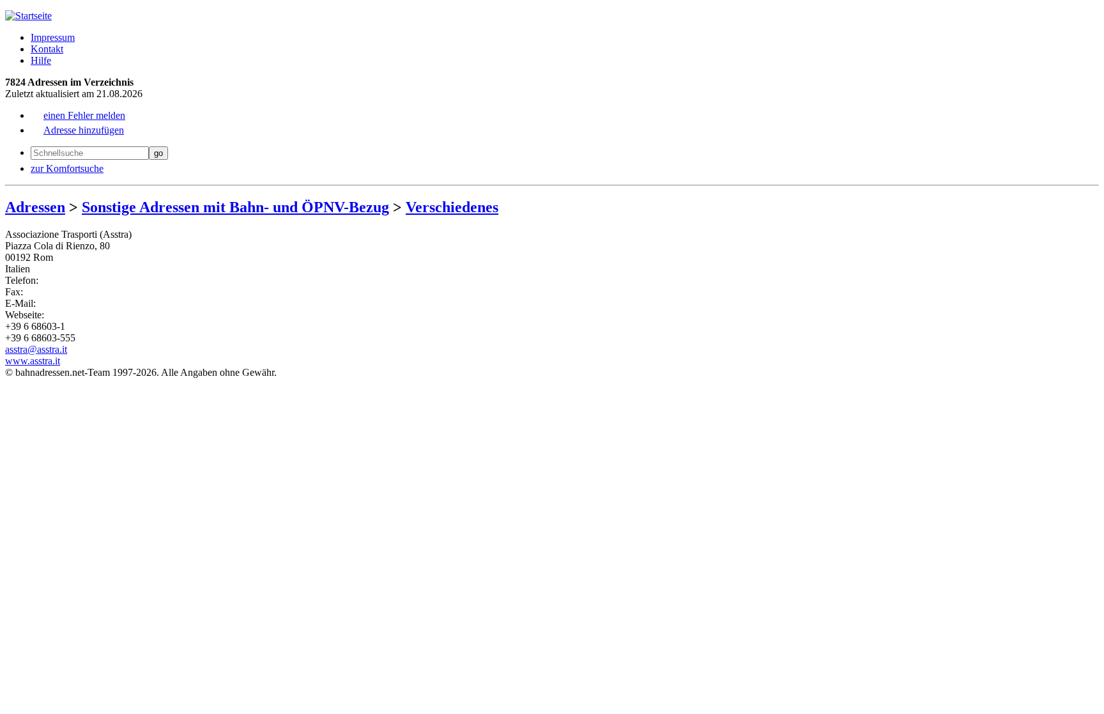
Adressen (35, 207)
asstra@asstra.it (36, 349)
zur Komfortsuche (67, 168)
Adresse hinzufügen (83, 130)
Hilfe (41, 60)
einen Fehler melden (84, 115)
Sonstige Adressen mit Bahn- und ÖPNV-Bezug (235, 207)
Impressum (53, 37)
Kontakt (47, 48)
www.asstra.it (32, 360)
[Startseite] (28, 15)
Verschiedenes (452, 207)
